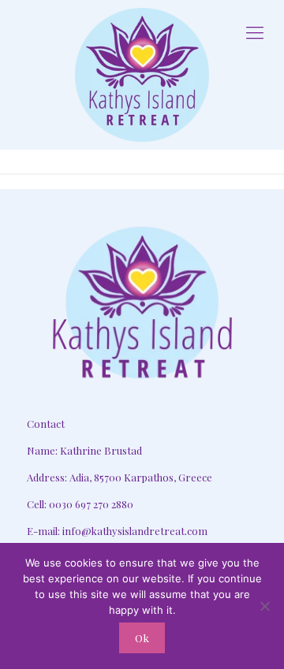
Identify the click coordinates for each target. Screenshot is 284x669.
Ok (142, 638)
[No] (264, 606)
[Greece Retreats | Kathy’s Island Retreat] (142, 75)
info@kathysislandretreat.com (134, 530)
